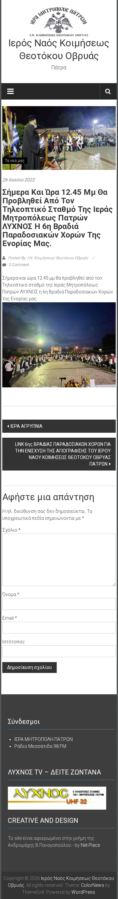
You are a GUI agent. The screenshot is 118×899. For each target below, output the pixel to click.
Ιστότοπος (13, 641)
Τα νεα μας (15, 160)
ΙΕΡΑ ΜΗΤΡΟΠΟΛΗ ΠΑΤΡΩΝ (43, 739)
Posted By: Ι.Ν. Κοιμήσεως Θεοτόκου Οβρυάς (48, 258)
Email (9, 618)
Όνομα (10, 594)
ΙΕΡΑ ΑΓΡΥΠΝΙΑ (26, 426)
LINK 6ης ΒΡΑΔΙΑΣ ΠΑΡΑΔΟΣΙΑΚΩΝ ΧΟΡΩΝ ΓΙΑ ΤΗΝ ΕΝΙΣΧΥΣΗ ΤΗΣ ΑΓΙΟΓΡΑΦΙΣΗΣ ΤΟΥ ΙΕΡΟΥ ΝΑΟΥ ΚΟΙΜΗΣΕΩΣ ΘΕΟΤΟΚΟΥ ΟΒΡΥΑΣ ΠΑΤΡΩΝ (63, 454)
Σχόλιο (11, 530)
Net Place (90, 845)
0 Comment (18, 265)
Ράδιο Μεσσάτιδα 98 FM (40, 746)
